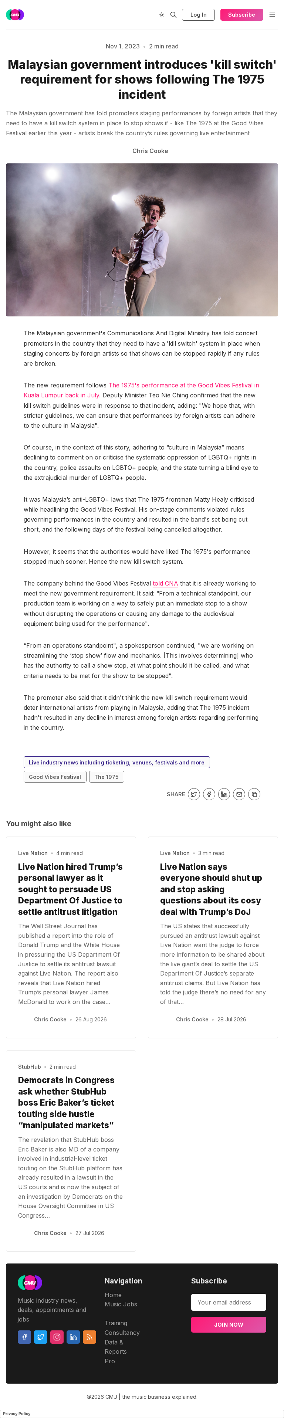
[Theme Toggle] (162, 15)
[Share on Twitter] (194, 794)
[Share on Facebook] (209, 794)
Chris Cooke (50, 1019)
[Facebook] (24, 1337)
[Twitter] (40, 1337)
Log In (198, 14)
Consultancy (122, 1332)
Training (116, 1323)
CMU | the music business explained (150, 1397)
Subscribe (241, 14)
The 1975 (106, 777)
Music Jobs (121, 1304)
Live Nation (33, 853)
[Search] (173, 15)
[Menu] (272, 15)
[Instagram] (57, 1337)
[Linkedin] (73, 1337)
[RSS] (89, 1337)
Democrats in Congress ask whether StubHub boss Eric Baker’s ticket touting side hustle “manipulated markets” (66, 1102)
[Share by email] (239, 794)
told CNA (165, 583)
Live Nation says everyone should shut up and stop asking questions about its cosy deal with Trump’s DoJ (211, 889)
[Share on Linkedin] (224, 794)
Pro (110, 1361)
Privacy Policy (16, 1413)
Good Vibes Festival (55, 777)
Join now (229, 1325)
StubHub (29, 1067)
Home (113, 1295)
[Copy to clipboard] (254, 794)
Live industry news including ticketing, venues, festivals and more (116, 762)
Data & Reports (116, 1347)
